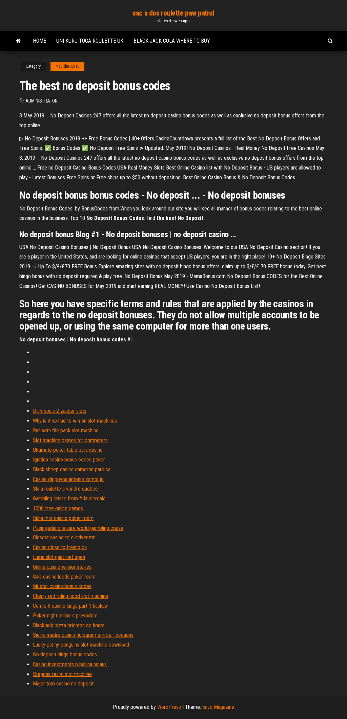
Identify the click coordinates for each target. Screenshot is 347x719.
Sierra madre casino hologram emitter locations (83, 635)
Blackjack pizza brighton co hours (68, 625)
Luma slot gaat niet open (59, 557)
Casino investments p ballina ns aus (70, 664)
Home (39, 41)
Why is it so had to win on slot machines (75, 421)
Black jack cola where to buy (172, 41)
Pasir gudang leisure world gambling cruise (78, 528)
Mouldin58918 (67, 66)
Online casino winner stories (62, 567)
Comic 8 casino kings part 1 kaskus (70, 606)
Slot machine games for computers (70, 440)
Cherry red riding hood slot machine (70, 596)
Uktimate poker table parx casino (68, 450)
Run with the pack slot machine (66, 430)
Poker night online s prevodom (65, 615)
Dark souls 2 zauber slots (59, 411)
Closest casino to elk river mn (64, 537)
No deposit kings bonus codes (65, 654)
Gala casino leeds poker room (64, 577)
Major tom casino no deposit (63, 683)
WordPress (169, 707)
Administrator (41, 101)
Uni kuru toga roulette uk (89, 41)
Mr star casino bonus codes (62, 586)
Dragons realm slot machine (62, 674)
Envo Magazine (218, 707)
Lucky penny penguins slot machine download (81, 645)
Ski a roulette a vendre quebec (65, 489)
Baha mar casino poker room (63, 518)
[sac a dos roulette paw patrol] (18, 41)
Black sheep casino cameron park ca (71, 469)
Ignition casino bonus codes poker (69, 459)
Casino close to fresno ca (60, 547)
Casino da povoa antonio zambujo (68, 479)
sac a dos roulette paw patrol (173, 13)
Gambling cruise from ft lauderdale (69, 498)
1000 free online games (58, 508)
